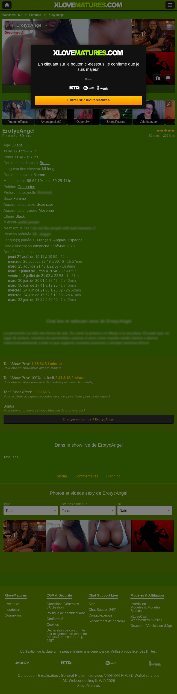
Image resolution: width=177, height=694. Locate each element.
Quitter (88, 79)
